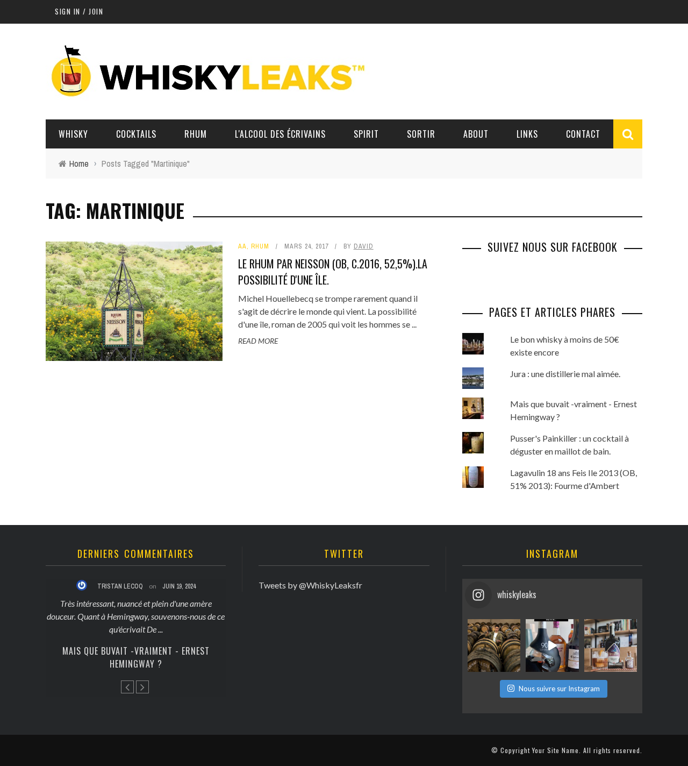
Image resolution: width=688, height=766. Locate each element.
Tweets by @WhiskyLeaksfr (310, 585)
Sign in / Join (79, 11)
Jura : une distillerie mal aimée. (565, 373)
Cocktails (136, 133)
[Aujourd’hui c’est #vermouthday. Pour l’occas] (610, 645)
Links (527, 133)
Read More (258, 340)
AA (242, 246)
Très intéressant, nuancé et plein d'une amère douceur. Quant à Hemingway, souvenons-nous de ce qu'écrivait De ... (136, 616)
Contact (583, 133)
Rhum (195, 133)
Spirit (366, 133)
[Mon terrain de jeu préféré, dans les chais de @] (494, 645)
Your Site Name (555, 750)
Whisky (73, 133)
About (476, 133)
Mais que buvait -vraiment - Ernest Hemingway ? (136, 657)
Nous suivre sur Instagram (559, 688)
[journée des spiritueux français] (552, 645)
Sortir (421, 133)
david (364, 246)
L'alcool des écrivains (280, 133)
